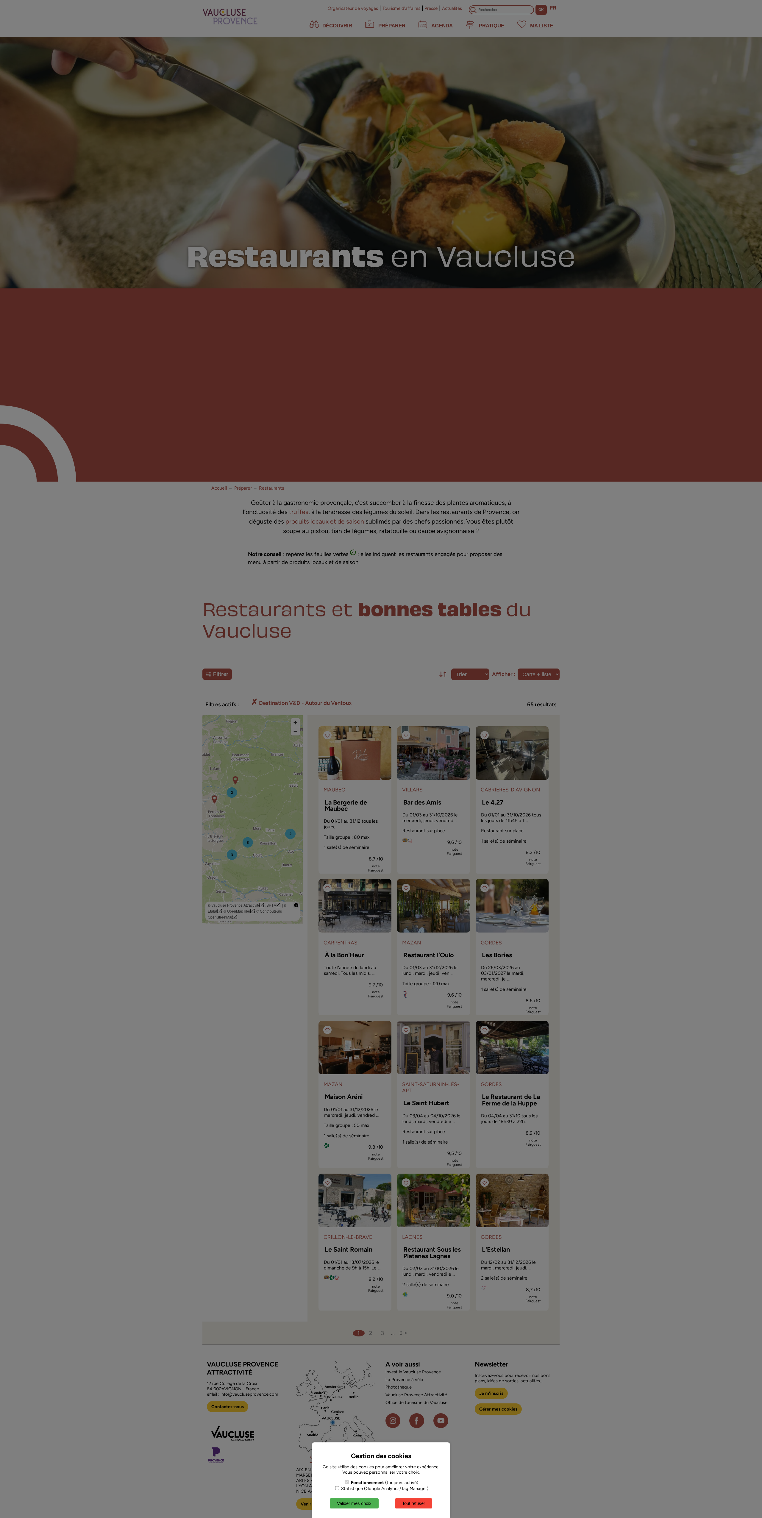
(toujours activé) (384, 1482)
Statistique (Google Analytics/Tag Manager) (384, 1488)
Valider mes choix (354, 1503)
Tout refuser (413, 1503)
